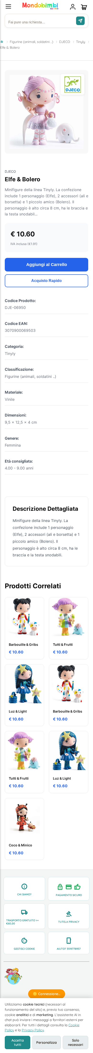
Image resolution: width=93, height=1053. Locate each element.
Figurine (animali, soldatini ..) (31, 42)
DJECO (64, 42)
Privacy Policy (33, 1030)
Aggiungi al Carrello (46, 264)
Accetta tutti (17, 1042)
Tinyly (80, 42)
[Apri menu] (8, 7)
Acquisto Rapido (46, 281)
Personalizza (46, 1042)
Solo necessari (75, 1042)
